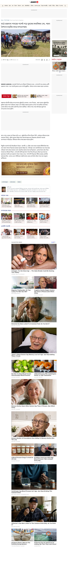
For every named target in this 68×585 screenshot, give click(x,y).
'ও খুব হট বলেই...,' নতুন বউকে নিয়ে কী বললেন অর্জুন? (6, 237)
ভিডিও (53, 5)
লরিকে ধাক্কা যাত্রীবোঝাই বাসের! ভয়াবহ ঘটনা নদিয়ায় (19, 206)
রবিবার (57, 5)
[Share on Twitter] (44, 60)
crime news (12, 181)
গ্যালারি (50, 5)
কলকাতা (6, 5)
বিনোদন (19, 5)
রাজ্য (10, 5)
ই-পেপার (61, 5)
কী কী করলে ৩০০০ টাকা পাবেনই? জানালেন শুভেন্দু (19, 237)
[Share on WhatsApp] (47, 60)
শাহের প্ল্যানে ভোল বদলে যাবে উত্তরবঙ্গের (6, 206)
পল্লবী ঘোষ (5, 60)
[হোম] (3, 6)
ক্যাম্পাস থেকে (37, 5)
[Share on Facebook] (41, 60)
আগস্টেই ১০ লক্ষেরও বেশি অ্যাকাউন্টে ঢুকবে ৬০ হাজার (6, 222)
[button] (29, 5)
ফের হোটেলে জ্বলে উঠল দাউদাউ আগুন (31, 206)
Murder (19, 181)
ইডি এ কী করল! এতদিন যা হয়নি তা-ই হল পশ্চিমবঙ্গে (19, 222)
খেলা (23, 5)
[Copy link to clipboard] (49, 60)
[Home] (34, 2)
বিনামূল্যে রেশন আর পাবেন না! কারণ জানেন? (44, 222)
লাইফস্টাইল (27, 5)
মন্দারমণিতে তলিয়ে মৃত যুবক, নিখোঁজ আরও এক (44, 206)
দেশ (12, 5)
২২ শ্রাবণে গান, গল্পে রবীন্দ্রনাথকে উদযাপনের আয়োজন (31, 222)
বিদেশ (15, 5)
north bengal (5, 181)
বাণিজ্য (32, 5)
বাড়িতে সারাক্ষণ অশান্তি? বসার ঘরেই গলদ (44, 237)
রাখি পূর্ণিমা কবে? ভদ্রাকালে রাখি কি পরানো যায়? (30, 237)
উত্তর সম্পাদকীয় (44, 5)
